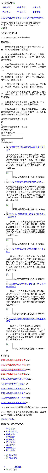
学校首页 (10, 429)
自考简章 (6, 12)
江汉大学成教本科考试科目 (13, 388)
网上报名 (37, 12)
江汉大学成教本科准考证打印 (14, 379)
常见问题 (21, 12)
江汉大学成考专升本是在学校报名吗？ (26, 182)
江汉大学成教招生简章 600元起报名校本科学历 (22, 18)
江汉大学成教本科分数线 (12, 384)
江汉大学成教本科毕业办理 (13, 398)
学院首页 (6, 7)
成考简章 (37, 7)
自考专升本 (12, 431)
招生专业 (21, 7)
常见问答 (10, 445)
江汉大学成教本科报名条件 (13, 393)
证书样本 (10, 447)
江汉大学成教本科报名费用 (13, 403)
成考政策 (10, 439)
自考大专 (10, 434)
